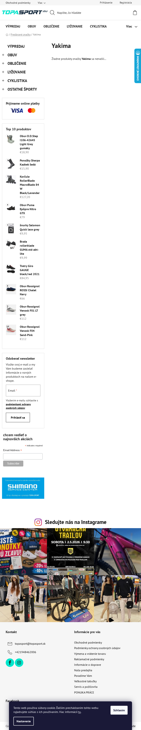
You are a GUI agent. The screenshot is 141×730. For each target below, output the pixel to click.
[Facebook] (10, 662)
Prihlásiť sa (18, 417)
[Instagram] (19, 662)
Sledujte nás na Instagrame (75, 522)
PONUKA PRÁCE (84, 692)
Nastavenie (24, 721)
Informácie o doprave (87, 665)
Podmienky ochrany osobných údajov (97, 648)
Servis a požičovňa (85, 687)
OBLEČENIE (17, 63)
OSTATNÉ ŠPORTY (22, 89)
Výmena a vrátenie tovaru (90, 653)
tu (79, 712)
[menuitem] (13, 26)
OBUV (12, 54)
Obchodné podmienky (18, 2)
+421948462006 (25, 652)
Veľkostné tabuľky (85, 681)
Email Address (12, 450)
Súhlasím (119, 710)
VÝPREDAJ (16, 46)
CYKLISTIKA (17, 80)
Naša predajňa (83, 670)
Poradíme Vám (83, 676)
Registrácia (126, 2)
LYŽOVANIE (17, 72)
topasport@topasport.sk (30, 643)
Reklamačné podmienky (89, 659)
